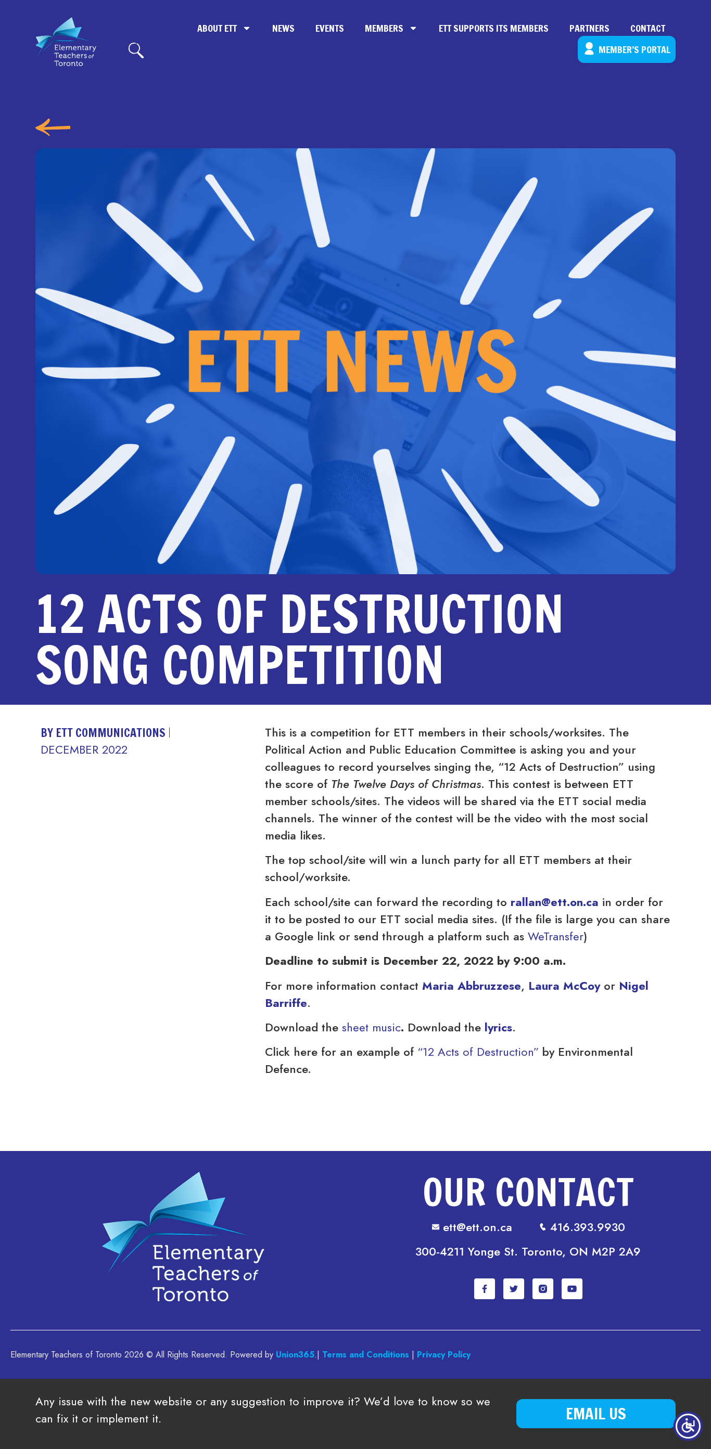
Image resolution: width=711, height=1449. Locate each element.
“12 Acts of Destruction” (478, 1051)
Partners (589, 28)
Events (329, 28)
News (283, 28)
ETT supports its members (494, 28)
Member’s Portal (634, 49)
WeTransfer (555, 936)
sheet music (371, 1027)
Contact (647, 28)
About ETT (217, 28)
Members (384, 28)
